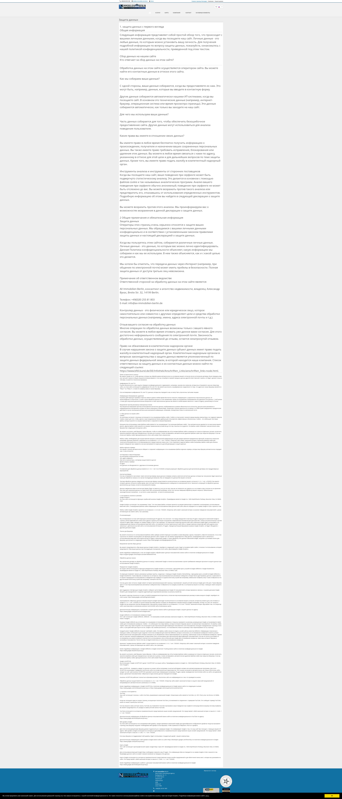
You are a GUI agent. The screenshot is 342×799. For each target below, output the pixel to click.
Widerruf (158, 784)
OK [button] (332, 796)
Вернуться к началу (210, 770)
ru (217, 7)
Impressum (158, 778)
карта (167, 13)
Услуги (157, 13)
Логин (152, 1)
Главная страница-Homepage (199, 1)
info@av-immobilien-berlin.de (140, 1)
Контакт (188, 13)
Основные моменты (203, 13)
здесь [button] (207, 796)
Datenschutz (159, 780)
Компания (176, 13)
